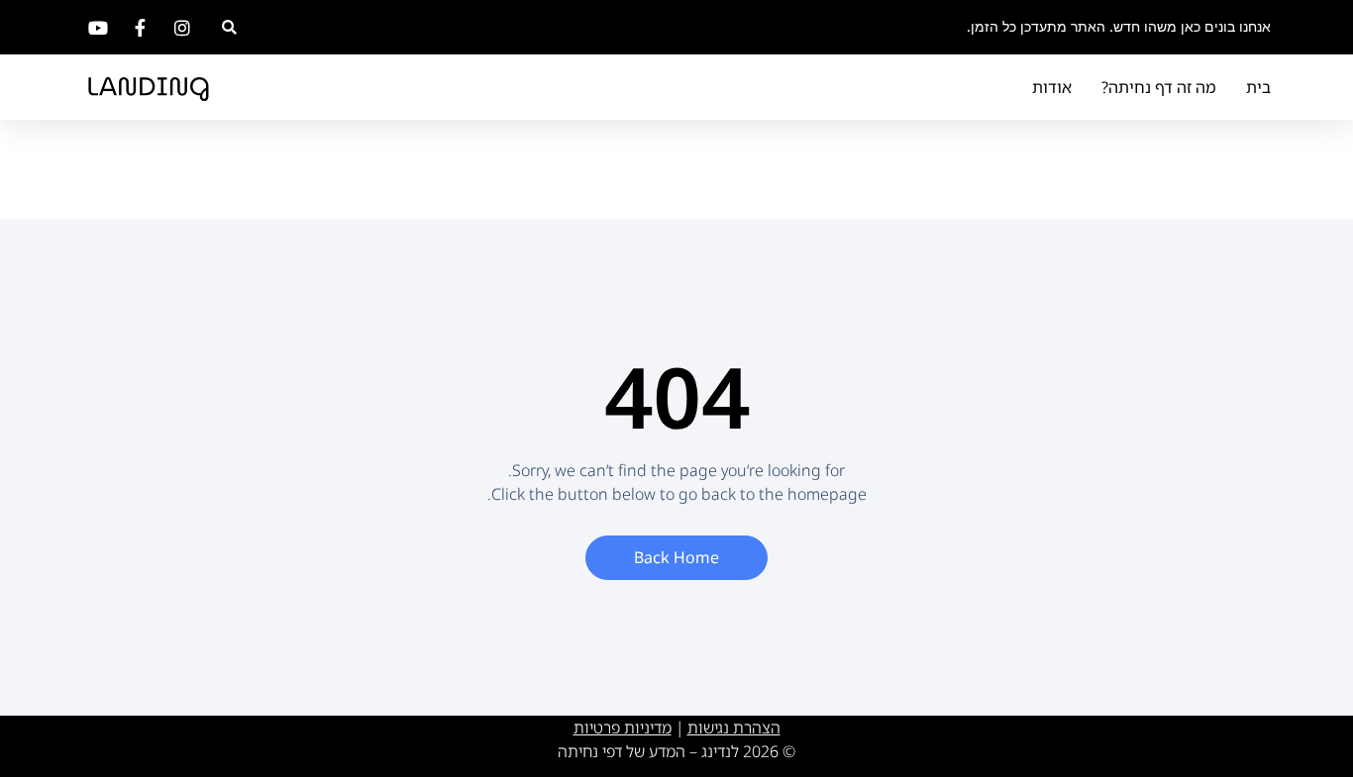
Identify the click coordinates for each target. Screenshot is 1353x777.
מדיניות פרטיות (622, 727)
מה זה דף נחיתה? (1158, 87)
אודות (1052, 87)
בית (1258, 87)
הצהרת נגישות (734, 727)
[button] (229, 27)
